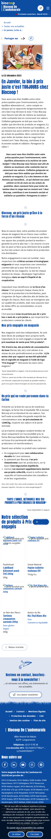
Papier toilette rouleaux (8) (36, 569)
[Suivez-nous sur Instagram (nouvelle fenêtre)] (32, 764)
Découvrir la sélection (41, 522)
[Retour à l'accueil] (8, 3)
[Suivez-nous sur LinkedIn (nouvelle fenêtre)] (14, 764)
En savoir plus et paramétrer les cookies (25, 828)
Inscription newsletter (27, 694)
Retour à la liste (16, 647)
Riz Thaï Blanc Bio (37, 615)
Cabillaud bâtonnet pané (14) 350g (11, 570)
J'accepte (34, 834)
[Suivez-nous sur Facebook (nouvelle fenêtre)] (5, 764)
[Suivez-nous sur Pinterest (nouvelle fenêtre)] (41, 764)
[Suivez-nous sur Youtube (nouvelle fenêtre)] (23, 764)
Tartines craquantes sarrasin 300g (10, 618)
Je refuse (16, 834)
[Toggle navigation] (48, 9)
